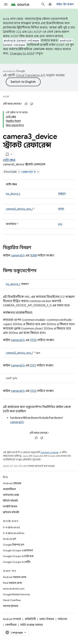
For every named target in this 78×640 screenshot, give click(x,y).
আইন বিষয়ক (46, 619)
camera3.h (28, 171)
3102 (33, 391)
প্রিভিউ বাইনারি (10, 500)
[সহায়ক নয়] (31, 104)
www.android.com (13, 588)
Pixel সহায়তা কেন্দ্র (12, 582)
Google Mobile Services (16, 594)
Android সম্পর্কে (12, 619)
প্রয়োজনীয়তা (9, 489)
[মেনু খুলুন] (5, 4)
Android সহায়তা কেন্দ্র (14, 577)
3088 (33, 255)
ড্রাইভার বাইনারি (11, 512)
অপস (61, 208)
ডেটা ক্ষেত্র (9, 160)
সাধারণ (61, 193)
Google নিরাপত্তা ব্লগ (13, 544)
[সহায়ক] (26, 104)
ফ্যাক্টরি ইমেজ (10, 506)
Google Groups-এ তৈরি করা (18, 556)
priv (60, 224)
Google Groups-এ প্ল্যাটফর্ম (18, 550)
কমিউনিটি (30, 619)
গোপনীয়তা (11, 624)
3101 (33, 365)
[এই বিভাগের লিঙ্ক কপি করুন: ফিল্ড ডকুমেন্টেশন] (40, 271)
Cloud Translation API (30, 75)
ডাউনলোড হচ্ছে (11, 494)
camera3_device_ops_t (19, 208)
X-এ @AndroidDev (13, 533)
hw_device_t (13, 193)
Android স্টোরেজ (12, 483)
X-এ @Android (11, 527)
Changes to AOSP (22, 53)
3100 (33, 340)
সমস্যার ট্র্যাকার (10, 606)
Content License (49, 452)
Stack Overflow (12, 600)
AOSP (6, 96)
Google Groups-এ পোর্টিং (17, 562)
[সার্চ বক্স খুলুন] (43, 4)
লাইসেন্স (62, 619)
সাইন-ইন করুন (65, 4)
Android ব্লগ (9, 538)
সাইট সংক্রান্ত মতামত (31, 624)
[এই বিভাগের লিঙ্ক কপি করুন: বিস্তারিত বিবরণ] (34, 248)
